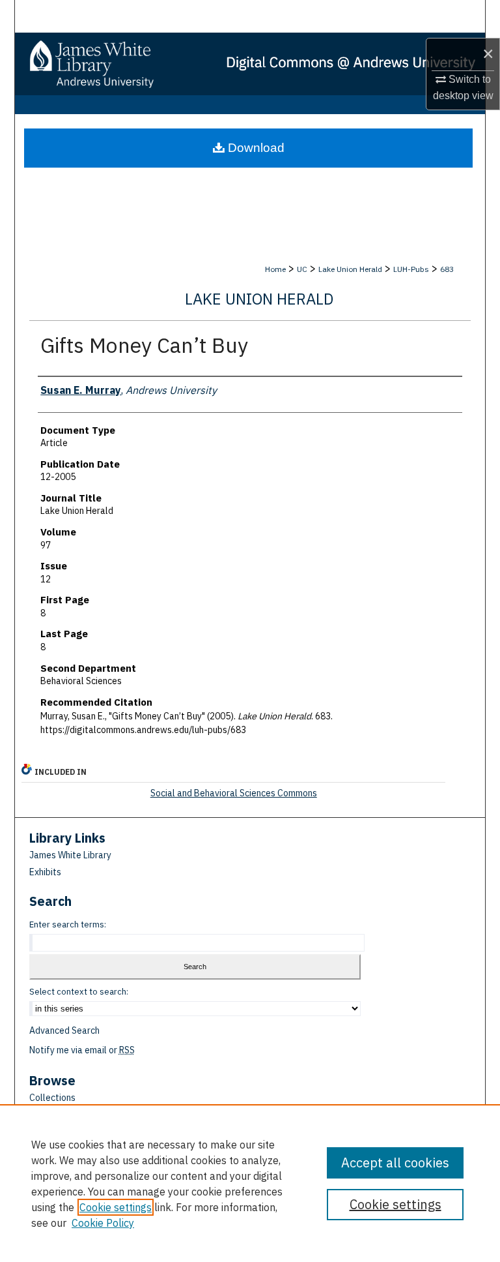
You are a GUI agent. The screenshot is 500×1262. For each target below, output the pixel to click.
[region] (250, 1183)
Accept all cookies (395, 1162)
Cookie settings (115, 1207)
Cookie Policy (103, 1222)
